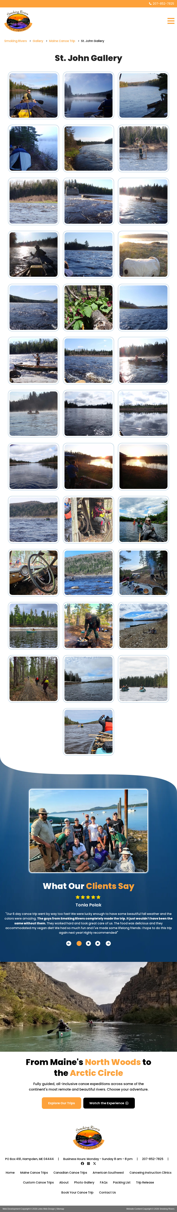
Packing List (122, 1182)
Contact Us (107, 1192)
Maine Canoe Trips (34, 1173)
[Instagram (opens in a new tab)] (89, 1164)
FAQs (104, 1182)
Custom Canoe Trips (38, 1182)
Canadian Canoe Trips (70, 1173)
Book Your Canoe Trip (77, 1192)
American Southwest (108, 1173)
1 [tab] (77, 943)
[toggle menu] (170, 21)
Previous (68, 943)
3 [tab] (96, 943)
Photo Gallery (84, 1182)
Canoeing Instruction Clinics (150, 1173)
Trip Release (145, 1182)
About (64, 1182)
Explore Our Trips (61, 1103)
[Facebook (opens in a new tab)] (83, 1164)
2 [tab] (87, 943)
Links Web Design (46, 1209)
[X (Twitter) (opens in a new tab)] (95, 1164)
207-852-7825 (163, 4)
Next (108, 943)
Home (10, 1173)
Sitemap (60, 1209)
